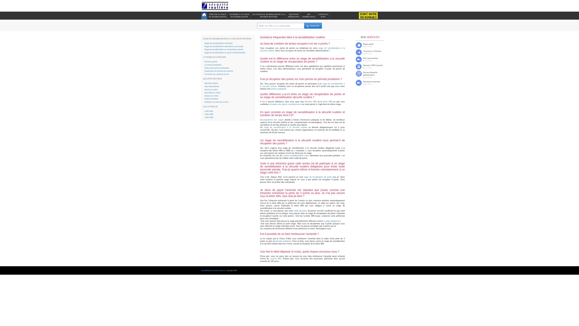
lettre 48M (327, 102)
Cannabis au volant (212, 92)
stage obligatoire (332, 221)
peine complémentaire (294, 155)
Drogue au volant (211, 95)
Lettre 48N (208, 111)
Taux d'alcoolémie (211, 86)
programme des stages (273, 120)
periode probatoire (283, 241)
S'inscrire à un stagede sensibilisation (239, 15)
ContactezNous (323, 15)
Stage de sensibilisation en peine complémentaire (224, 52)
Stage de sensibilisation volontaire (218, 43)
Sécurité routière (211, 83)
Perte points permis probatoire (216, 68)
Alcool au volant (211, 89)
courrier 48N (275, 258)
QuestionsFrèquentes (293, 15)
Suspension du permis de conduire (218, 71)
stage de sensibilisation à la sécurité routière (285, 127)
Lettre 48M (208, 114)
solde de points (300, 211)
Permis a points (210, 61)
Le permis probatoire (212, 64)
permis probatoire (278, 89)
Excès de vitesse (211, 98)
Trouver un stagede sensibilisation (217, 15)
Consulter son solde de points (216, 74)
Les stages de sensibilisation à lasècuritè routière (268, 15)
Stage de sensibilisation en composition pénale (223, 49)
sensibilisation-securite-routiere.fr (213, 270)
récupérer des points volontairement (285, 104)
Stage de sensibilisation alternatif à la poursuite (223, 46)
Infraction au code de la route (216, 102)
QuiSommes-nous (308, 15)
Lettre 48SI (208, 117)
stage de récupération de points (318, 177)
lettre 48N (312, 102)
